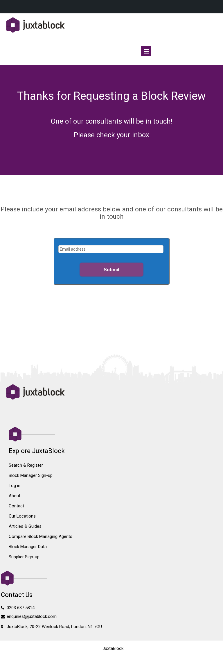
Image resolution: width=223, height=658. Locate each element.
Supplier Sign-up (24, 556)
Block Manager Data (28, 546)
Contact (16, 506)
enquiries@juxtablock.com (32, 616)
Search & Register (26, 465)
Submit (111, 269)
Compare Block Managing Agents (40, 536)
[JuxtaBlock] (111, 25)
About (14, 495)
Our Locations (22, 516)
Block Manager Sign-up (31, 475)
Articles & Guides (25, 526)
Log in (14, 485)
